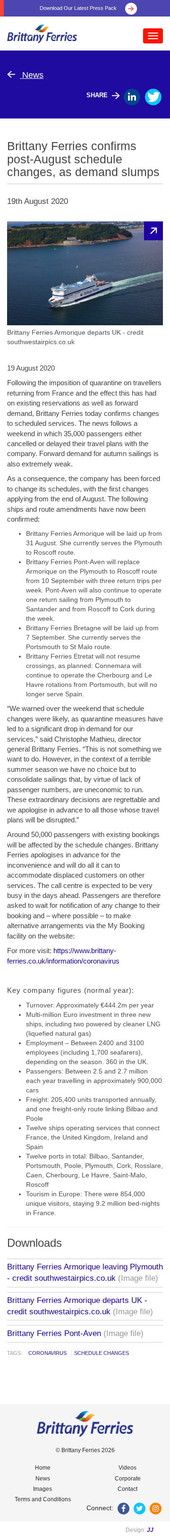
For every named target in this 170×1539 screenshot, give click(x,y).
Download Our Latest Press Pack (79, 8)
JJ (150, 1530)
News (31, 75)
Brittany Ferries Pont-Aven (54, 1333)
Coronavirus (47, 1353)
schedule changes (101, 1353)
